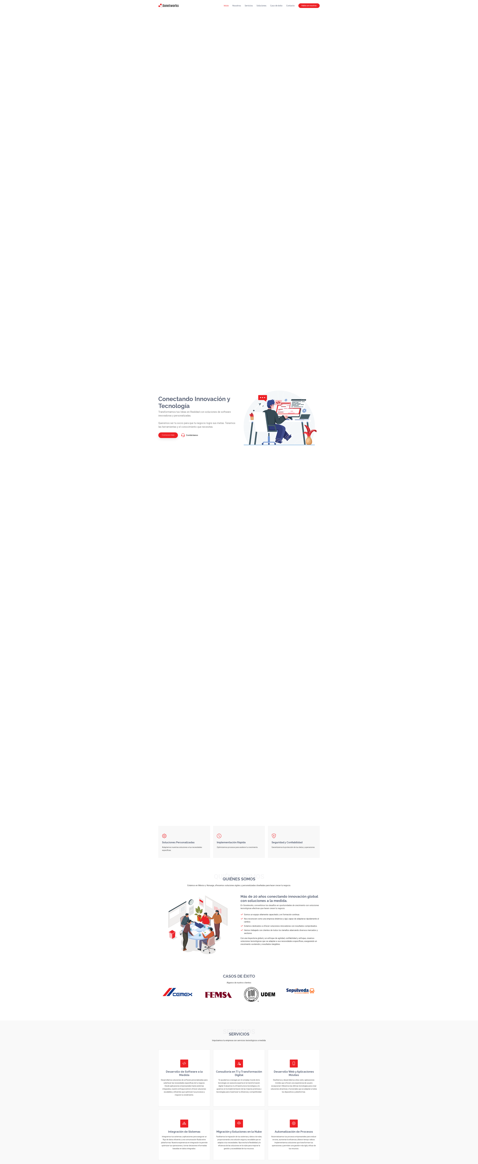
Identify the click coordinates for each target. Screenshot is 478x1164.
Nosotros (236, 5)
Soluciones (261, 5)
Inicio (226, 5)
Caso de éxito (276, 5)
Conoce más (168, 435)
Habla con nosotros (309, 6)
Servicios (249, 5)
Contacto (290, 5)
